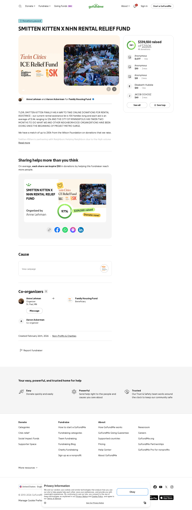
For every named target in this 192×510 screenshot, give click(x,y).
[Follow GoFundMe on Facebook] (155, 487)
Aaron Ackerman (35, 320)
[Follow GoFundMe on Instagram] (172, 487)
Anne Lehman (33, 298)
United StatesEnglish (33, 487)
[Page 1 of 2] (23, 90)
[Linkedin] (81, 230)
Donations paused (31, 21)
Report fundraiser (32, 350)
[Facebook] (57, 230)
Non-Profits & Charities (64, 336)
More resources (26, 467)
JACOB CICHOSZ (143, 94)
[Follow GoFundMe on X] (166, 487)
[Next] (114, 89)
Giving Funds (63, 6)
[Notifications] (134, 6)
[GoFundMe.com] (96, 6)
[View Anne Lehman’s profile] (21, 301)
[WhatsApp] (65, 230)
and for (58, 99)
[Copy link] (49, 230)
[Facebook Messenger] (73, 230)
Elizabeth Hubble (144, 85)
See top (161, 105)
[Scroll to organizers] (22, 98)
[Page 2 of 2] (26, 90)
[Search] (20, 6)
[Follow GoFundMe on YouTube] (160, 487)
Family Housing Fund (80, 99)
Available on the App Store (166, 497)
